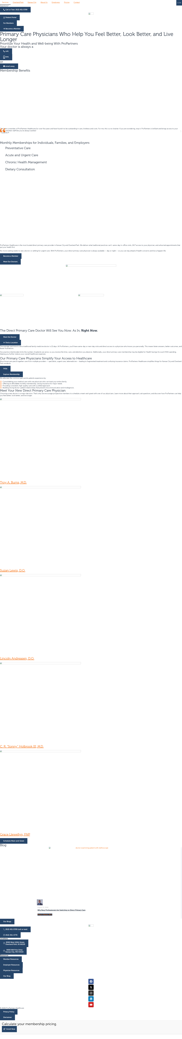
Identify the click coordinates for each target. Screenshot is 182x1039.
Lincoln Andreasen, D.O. (17, 658)
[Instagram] (91, 993)
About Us (44, 2)
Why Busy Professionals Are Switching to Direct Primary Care (61, 910)
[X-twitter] (91, 987)
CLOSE (179, 2)
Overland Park (18, 2)
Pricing (66, 2)
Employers (56, 2)
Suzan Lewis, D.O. (12, 570)
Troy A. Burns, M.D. (13, 482)
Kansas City (32, 2)
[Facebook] (91, 981)
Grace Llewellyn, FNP (15, 834)
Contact (77, 2)
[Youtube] (91, 1004)
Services (5, 2)
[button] (1, 131)
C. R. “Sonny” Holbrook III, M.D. (22, 746)
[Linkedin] (91, 998)
